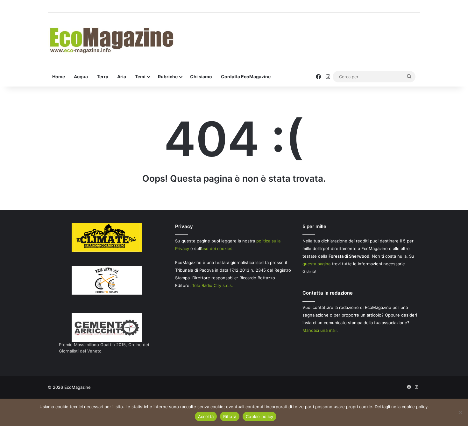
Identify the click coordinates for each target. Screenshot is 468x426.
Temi (140, 76)
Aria (121, 76)
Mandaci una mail (319, 330)
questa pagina (316, 263)
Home (58, 76)
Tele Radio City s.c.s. (212, 285)
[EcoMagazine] (111, 39)
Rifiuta (229, 416)
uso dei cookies (216, 248)
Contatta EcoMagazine (246, 76)
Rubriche (168, 76)
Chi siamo (201, 76)
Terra (102, 76)
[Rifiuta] (460, 412)
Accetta (206, 416)
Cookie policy (259, 416)
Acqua (81, 76)
